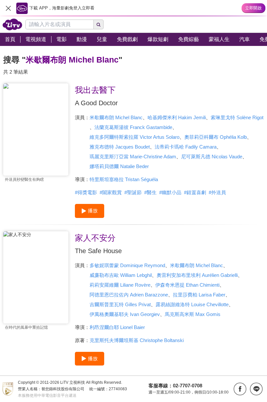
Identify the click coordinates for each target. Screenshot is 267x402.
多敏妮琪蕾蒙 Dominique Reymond (127, 265)
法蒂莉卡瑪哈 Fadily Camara (186, 147)
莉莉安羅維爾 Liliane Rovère (120, 285)
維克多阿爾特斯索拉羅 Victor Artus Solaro (134, 137)
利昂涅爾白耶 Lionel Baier (117, 327)
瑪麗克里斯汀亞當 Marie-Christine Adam (133, 156)
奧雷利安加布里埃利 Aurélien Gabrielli (197, 275)
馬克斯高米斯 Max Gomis (192, 314)
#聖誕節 (133, 192)
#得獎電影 (86, 192)
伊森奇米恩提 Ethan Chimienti (187, 285)
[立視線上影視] (12, 24)
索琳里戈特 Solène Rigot (237, 117)
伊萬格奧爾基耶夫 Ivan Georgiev (125, 314)
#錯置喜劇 (195, 192)
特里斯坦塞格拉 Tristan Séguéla (124, 179)
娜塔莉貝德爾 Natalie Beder (119, 166)
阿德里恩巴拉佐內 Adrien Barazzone (129, 294)
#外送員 (217, 192)
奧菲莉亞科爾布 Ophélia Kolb (215, 137)
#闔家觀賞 (111, 192)
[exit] (8, 8)
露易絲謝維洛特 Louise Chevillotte (192, 304)
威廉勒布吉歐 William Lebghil (121, 275)
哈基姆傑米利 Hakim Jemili (177, 117)
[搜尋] (99, 24)
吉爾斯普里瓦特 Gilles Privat (120, 304)
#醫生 (150, 192)
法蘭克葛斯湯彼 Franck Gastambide (133, 127)
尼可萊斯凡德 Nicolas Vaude (211, 156)
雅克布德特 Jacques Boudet (120, 147)
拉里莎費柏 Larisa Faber (199, 294)
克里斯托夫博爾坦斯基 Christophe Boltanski (137, 340)
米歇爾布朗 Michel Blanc (116, 117)
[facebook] (239, 388)
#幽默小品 (170, 192)
